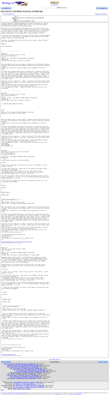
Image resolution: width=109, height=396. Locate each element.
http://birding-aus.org (9, 241)
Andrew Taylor (58, 394)
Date (6, 8)
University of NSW (7, 392)
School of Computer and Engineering (19, 392)
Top (52, 4)
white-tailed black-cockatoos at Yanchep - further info (27, 382)
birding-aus (81, 392)
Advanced (64, 7)
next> (9, 8)
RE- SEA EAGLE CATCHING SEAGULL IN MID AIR (19, 364)
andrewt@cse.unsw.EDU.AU (75, 394)
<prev (2, 8)
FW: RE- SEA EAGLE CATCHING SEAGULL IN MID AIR (24, 365)
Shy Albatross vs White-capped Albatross (24, 384)
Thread (102, 8)
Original (105, 13)
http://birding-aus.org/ (24, 241)
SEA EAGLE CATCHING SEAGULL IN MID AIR (21, 378)
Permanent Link (98, 13)
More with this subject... (54, 359)
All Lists (56, 4)
